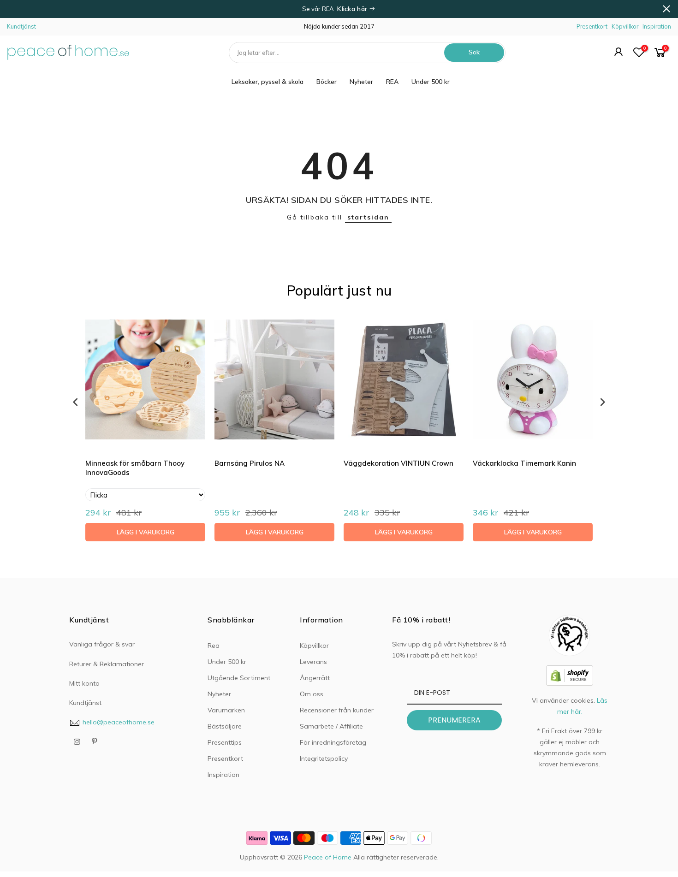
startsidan (368, 217)
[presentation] (75, 401)
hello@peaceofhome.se (119, 722)
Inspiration (656, 26)
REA (392, 81)
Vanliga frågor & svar (102, 644)
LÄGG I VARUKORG (145, 532)
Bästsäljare (225, 726)
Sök (474, 52)
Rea (214, 645)
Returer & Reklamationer (106, 664)
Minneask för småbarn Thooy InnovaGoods (134, 468)
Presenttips (225, 742)
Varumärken (226, 710)
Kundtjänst (21, 26)
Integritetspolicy (324, 758)
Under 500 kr (430, 81)
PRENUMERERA (454, 720)
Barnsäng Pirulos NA (249, 463)
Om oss (311, 694)
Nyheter (361, 81)
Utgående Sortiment (239, 678)
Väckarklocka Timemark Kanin (524, 463)
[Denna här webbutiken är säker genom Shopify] (569, 674)
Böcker (326, 81)
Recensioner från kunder (337, 710)
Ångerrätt (315, 678)
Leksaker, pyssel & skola (267, 81)
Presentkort (592, 26)
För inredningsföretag (333, 742)
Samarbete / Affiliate (331, 726)
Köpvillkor (625, 26)
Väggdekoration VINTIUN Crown (398, 463)
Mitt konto (84, 683)
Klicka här (353, 9)
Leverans (313, 662)
